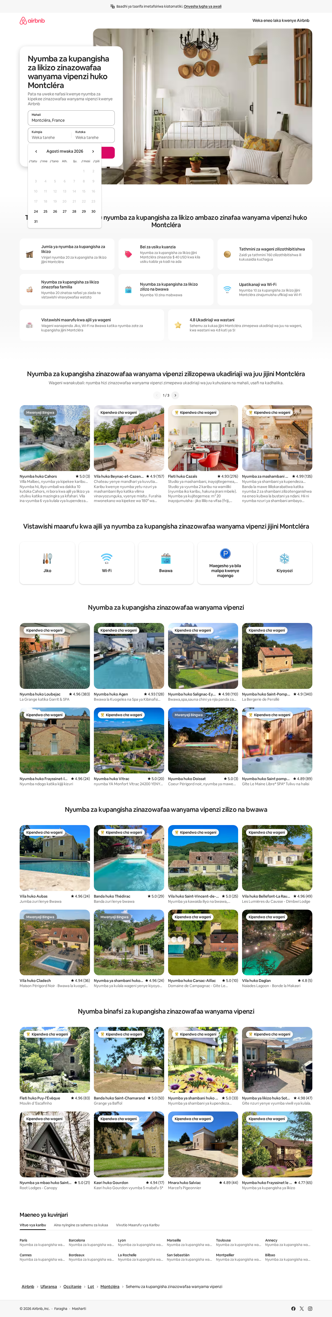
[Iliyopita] (157, 395)
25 (45, 211)
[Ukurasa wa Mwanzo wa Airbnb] (32, 20)
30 (93, 211)
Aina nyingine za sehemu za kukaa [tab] (81, 1225)
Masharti (79, 1308)
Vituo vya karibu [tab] (33, 1225)
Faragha (60, 1308)
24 (36, 211)
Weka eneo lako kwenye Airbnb (280, 20)
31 (36, 221)
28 (74, 211)
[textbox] (49, 137)
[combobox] (71, 120)
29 (84, 211)
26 (55, 211)
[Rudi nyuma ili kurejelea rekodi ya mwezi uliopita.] (36, 151)
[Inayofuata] (175, 395)
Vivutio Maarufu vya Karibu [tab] (137, 1225)
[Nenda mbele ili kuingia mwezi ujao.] (92, 151)
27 (65, 211)
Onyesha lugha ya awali (202, 6)
